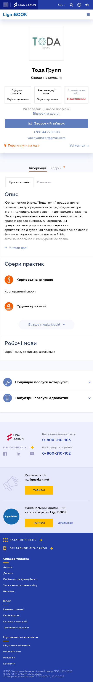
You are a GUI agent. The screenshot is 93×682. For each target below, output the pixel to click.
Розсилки (9, 657)
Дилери (8, 573)
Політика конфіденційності (20, 579)
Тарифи (39, 490)
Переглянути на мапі (23, 145)
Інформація (37, 168)
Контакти (9, 663)
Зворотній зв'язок (49, 123)
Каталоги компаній (15, 621)
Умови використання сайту (20, 585)
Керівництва (11, 615)
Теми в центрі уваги (16, 627)
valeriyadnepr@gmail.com (46, 137)
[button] (5, 4)
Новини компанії (13, 609)
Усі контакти (79, 145)
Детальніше (65, 523)
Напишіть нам (12, 651)
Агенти (7, 567)
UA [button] (60, 4)
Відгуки (56, 168)
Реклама (8, 591)
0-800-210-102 (56, 453)
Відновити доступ (46, 113)
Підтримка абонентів (16, 645)
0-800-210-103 (56, 440)
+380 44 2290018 (47, 132)
